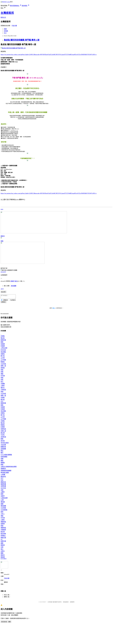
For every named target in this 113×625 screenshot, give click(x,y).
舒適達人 (3, 535)
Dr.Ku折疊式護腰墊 (6, 454)
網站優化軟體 (5, 472)
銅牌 (2, 494)
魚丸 (2, 381)
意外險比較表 (5, 442)
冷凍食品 (3, 389)
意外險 (3, 440)
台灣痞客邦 (7, 12)
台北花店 (3, 488)
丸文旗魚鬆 (4, 510)
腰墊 (2, 460)
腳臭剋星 (3, 340)
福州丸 (3, 387)
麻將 (2, 511)
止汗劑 (3, 358)
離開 (9, 621)
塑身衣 (3, 236)
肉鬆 (2, 371)
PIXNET (44, 602)
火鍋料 (3, 385)
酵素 (2, 438)
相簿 (5, 29)
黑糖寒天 (3, 468)
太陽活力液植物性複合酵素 (9, 466)
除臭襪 (3, 344)
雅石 (2, 450)
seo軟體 (3, 474)
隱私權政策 (65, 602)
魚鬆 (2, 241)
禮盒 (2, 373)
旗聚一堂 (3, 365)
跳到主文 (3, 17)
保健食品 (3, 429)
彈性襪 (3, 502)
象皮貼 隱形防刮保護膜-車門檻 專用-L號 (21, 40)
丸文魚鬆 (3, 508)
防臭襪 (3, 346)
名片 (5, 33)
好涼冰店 (3, 350)
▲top (2, 288)
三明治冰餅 (4, 348)
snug (2, 209)
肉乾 (2, 379)
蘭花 (2, 452)
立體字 (3, 492)
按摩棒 (3, 523)
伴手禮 (3, 375)
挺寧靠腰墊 (4, 456)
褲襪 (2, 504)
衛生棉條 (3, 533)
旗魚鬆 (3, 367)
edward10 (3, 272)
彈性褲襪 (3, 506)
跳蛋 (2, 525)
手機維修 (3, 529)
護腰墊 (3, 462)
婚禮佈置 (3, 484)
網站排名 (3, 476)
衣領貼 (3, 336)
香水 (2, 549)
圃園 (2, 553)
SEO (2, 478)
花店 (2, 480)
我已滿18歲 (4, 621)
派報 (2, 490)
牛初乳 (3, 435)
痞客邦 (12, 281)
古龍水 (3, 551)
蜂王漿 (3, 433)
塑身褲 (3, 557)
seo (1, 539)
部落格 (6, 31)
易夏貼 (3, 354)
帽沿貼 (3, 338)
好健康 (3, 427)
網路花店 (3, 482)
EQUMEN (3, 558)
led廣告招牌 (4, 498)
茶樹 (2, 547)
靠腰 (2, 458)
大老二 (3, 513)
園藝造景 (3, 446)
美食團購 (13, 286)
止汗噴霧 (3, 360)
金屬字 (3, 496)
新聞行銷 (3, 541)
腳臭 (2, 342)
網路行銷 (3, 537)
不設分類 (14, 25)
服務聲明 (72, 602)
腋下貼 (3, 356)
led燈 (2, 500)
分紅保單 (3, 444)
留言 (16, 281)
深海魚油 (3, 437)
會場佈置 (3, 486)
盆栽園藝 (3, 448)
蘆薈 (2, 543)
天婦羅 (3, 383)
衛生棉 (3, 531)
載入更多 (3, 292)
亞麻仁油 (3, 431)
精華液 (3, 545)
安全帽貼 (3, 352)
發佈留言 (3, 302)
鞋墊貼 (3, 361)
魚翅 (2, 391)
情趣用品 (3, 521)
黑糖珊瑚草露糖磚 (6, 470)
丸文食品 (3, 363)
